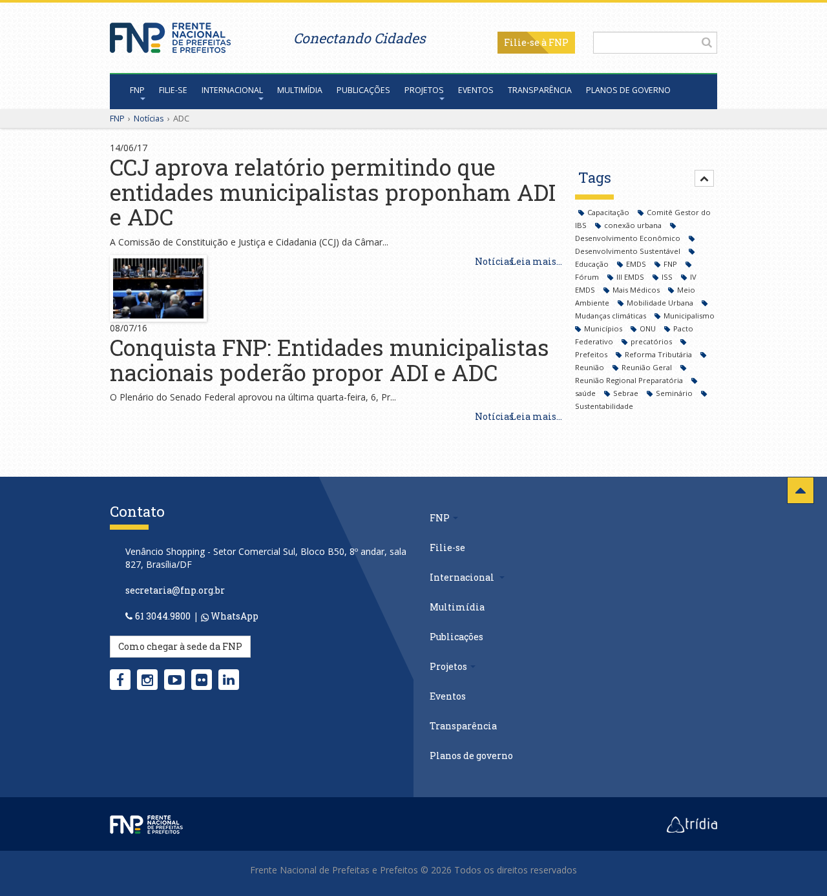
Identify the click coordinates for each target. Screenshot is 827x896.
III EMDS (631, 277)
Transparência (540, 90)
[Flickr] (201, 680)
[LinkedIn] (229, 680)
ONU (649, 328)
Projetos (424, 90)
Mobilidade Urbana (661, 302)
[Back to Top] (800, 490)
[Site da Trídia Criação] (692, 823)
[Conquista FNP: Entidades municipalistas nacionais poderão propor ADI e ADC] (158, 287)
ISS (668, 277)
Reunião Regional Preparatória (630, 380)
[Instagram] (147, 680)
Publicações (363, 90)
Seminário (675, 393)
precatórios (652, 341)
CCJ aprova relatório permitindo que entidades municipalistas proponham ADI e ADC (333, 191)
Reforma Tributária (659, 354)
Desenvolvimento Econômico (628, 238)
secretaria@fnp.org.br (175, 590)
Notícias (149, 118)
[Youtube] (175, 680)
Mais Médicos (637, 290)
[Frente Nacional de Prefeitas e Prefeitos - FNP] (146, 823)
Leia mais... (536, 261)
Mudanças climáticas (611, 315)
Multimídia (299, 90)
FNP (137, 90)
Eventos (476, 90)
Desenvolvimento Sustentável (628, 251)
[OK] (706, 42)
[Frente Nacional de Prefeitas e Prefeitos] (170, 34)
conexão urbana (634, 225)
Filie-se (521, 42)
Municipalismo (689, 315)
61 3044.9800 (163, 616)
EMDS (637, 264)
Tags (594, 177)
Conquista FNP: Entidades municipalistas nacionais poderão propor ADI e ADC (329, 359)
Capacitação (609, 212)
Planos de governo (628, 90)
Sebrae (626, 393)
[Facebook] (120, 680)
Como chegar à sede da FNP (180, 646)
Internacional (232, 90)
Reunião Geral (648, 367)
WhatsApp (233, 616)
